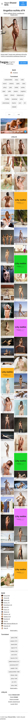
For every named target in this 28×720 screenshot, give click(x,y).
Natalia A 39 (7, 616)
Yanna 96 (6, 598)
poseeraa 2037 (14, 665)
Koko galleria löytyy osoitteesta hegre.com (14, 14)
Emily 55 (6, 607)
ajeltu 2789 (14, 637)
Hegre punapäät (14, 699)
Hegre (10, 3)
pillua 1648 (14, 678)
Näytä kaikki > (14, 630)
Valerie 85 (6, 600)
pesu (21, 99)
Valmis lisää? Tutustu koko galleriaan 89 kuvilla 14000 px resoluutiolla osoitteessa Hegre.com (14, 55)
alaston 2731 (14, 641)
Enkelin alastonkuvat (14, 702)
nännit (4, 83)
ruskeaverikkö (8, 80)
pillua (4, 87)
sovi (20, 103)
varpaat (14, 107)
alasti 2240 (14, 644)
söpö (3, 91)
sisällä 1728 (14, 668)
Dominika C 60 (8, 605)
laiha (23, 83)
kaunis (14, 103)
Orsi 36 (6, 621)
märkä (16, 87)
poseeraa (14, 99)
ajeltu (17, 83)
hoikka (7, 99)
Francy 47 (6, 609)
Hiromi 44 (6, 612)
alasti (6, 95)
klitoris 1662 (14, 675)
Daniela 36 (7, 619)
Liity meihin (23, 4)
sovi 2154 (14, 655)
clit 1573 (14, 682)
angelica (23, 91)
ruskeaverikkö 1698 (14, 672)
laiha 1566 (14, 685)
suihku (23, 87)
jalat (10, 87)
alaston (16, 91)
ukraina (11, 83)
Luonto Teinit (14, 704)
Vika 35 (6, 628)
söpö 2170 (14, 648)
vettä (22, 80)
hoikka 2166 (14, 651)
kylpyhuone (20, 95)
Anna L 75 (6, 602)
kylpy (16, 80)
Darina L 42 (7, 614)
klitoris (12, 95)
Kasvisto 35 (7, 626)
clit (25, 103)
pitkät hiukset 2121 (14, 661)
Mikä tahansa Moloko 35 (11, 623)
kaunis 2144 (14, 658)
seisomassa (6, 103)
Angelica (15, 72)
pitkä (9, 91)
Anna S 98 (7, 595)
